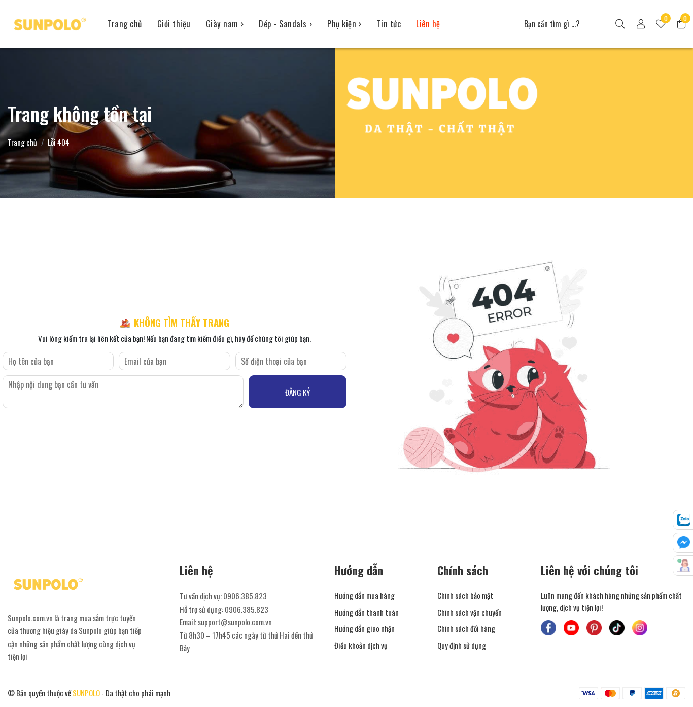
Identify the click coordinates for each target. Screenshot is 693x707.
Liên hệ (428, 23)
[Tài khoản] (641, 24)
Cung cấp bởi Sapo (198, 692)
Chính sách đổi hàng (466, 628)
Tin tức (389, 23)
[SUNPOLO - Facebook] (548, 627)
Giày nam (225, 23)
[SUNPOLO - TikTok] (617, 627)
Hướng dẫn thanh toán (366, 612)
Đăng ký (297, 392)
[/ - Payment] (588, 693)
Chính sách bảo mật (465, 595)
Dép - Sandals (285, 23)
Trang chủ (125, 23)
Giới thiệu (174, 23)
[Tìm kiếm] (620, 24)
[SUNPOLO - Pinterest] (594, 627)
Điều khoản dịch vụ (361, 645)
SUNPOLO (86, 692)
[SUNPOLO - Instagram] (639, 627)
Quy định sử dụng (461, 645)
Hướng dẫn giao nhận (364, 628)
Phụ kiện (344, 23)
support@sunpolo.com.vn (235, 621)
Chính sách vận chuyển (469, 612)
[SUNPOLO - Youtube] (571, 627)
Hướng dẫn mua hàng (364, 595)
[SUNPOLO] (50, 24)
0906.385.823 (245, 596)
